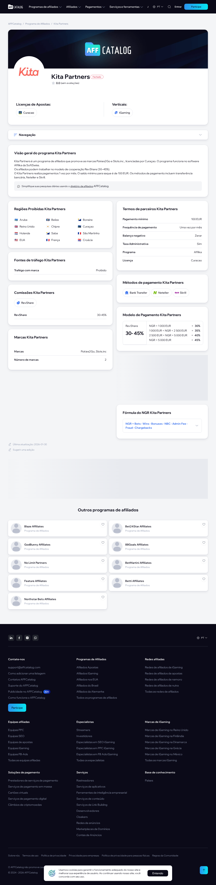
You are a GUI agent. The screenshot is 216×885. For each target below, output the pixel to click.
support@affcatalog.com (24, 667)
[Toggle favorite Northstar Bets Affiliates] (103, 597)
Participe (17, 707)
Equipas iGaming (18, 748)
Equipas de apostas (20, 742)
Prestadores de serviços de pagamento (33, 780)
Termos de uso (30, 855)
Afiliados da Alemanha (90, 691)
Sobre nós (14, 855)
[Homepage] (15, 7)
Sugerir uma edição (23, 449)
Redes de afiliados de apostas (163, 673)
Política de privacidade (53, 855)
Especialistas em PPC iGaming (95, 748)
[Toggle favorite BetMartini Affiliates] (204, 560)
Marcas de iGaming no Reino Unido (166, 730)
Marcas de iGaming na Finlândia (164, 736)
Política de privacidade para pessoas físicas (126, 855)
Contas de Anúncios (89, 835)
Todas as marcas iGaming (161, 760)
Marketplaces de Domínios (93, 829)
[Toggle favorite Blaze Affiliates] (103, 524)
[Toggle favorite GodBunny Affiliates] (103, 542)
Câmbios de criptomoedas (25, 804)
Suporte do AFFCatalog (23, 685)
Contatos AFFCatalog (21, 679)
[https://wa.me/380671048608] (35, 638)
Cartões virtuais (18, 792)
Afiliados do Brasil (87, 685)
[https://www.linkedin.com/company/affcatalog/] (11, 638)
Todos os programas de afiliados (96, 697)
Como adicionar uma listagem (26, 673)
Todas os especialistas (90, 760)
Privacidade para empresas (84, 855)
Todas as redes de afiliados (162, 691)
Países (149, 780)
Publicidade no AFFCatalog (28, 691)
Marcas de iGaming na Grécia (163, 748)
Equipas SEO (16, 736)
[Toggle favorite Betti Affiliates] (204, 579)
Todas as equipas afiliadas (24, 760)
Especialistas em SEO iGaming (95, 742)
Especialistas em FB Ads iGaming (97, 754)
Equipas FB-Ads (18, 754)
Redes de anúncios (88, 823)
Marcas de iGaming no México (163, 754)
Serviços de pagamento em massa (30, 786)
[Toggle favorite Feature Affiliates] (103, 579)
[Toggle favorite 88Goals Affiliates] (204, 542)
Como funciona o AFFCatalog (26, 697)
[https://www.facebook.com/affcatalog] (19, 638)
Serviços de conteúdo (90, 798)
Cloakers (82, 816)
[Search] (169, 6)
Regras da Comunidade (165, 855)
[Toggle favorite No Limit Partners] (103, 560)
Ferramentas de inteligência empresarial (101, 792)
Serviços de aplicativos (90, 786)
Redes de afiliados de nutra (162, 685)
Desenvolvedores (87, 810)
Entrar (178, 6)
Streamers (83, 730)
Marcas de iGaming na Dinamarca (166, 742)
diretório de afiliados (81, 186)
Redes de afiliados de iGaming (164, 667)
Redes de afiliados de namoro (163, 679)
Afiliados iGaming (87, 673)
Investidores (84, 736)
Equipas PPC (16, 730)
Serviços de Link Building (91, 804)
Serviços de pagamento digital (27, 798)
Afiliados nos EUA (87, 679)
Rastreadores (85, 780)
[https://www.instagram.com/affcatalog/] (27, 638)
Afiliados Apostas (87, 667)
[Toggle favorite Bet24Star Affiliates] (204, 524)
